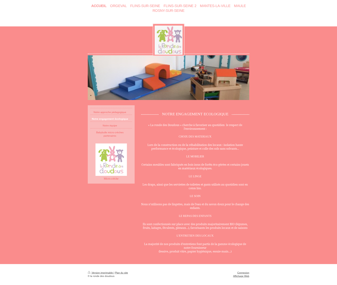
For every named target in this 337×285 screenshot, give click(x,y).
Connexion (243, 272)
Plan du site (121, 272)
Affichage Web (241, 276)
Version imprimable (102, 272)
